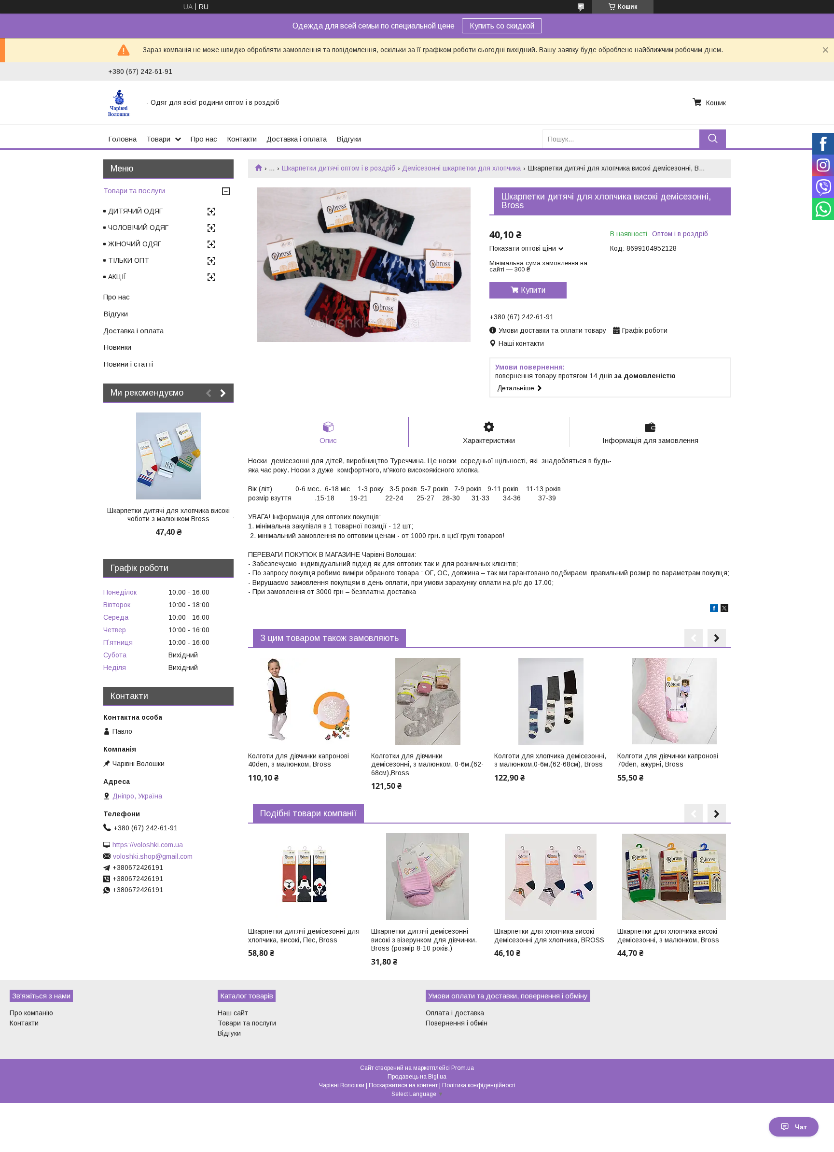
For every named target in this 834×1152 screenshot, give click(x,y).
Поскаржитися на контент (403, 1085)
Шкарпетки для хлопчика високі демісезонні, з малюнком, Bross (668, 935)
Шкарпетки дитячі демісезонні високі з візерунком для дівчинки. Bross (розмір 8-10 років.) (424, 939)
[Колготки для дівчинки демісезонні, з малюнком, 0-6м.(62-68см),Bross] (427, 701)
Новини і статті (128, 364)
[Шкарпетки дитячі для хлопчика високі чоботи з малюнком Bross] (168, 455)
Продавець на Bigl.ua (417, 1076)
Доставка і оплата (296, 139)
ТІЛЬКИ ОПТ (128, 260)
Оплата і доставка (455, 1013)
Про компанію (31, 1013)
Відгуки (348, 139)
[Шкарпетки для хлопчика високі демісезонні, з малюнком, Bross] (673, 876)
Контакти (242, 139)
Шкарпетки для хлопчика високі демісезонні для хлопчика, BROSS (549, 935)
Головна (122, 139)
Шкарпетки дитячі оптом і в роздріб (338, 168)
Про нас (204, 139)
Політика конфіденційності (478, 1085)
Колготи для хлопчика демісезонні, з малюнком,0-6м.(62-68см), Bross (550, 760)
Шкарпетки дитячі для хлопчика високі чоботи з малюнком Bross (168, 515)
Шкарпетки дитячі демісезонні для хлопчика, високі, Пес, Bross (304, 935)
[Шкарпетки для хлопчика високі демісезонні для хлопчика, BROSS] (550, 876)
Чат (801, 1127)
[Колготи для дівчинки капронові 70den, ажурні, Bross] (673, 701)
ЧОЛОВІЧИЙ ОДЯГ (138, 227)
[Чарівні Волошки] (121, 102)
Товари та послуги (134, 190)
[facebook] (714, 609)
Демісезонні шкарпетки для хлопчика (461, 168)
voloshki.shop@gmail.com (153, 856)
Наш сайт (233, 1013)
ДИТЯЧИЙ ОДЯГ (135, 211)
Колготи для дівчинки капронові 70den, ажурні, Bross (667, 760)
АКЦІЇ (117, 277)
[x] (724, 609)
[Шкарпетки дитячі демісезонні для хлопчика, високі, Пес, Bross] (304, 876)
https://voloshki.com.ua (147, 845)
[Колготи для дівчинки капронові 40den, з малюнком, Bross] (304, 701)
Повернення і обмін (456, 1023)
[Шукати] (712, 138)
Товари (158, 139)
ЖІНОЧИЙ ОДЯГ (134, 244)
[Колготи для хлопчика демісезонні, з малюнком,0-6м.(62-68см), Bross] (550, 701)
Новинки (117, 347)
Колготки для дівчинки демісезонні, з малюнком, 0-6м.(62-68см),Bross (427, 764)
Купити (533, 290)
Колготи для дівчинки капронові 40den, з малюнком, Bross (298, 760)
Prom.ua (462, 1068)
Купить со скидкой (502, 26)
